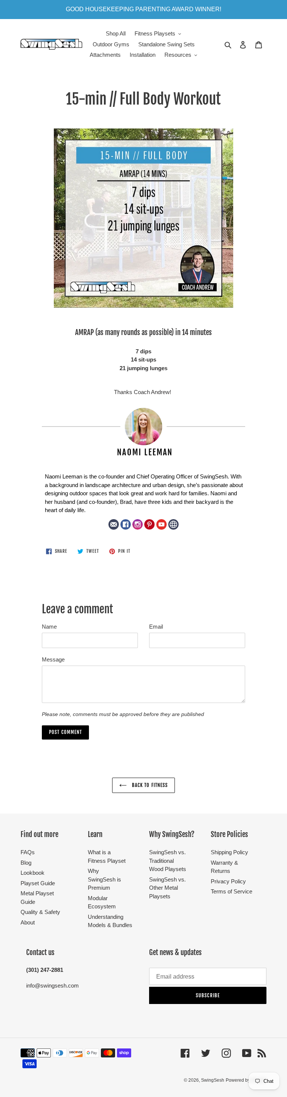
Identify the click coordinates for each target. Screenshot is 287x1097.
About (28, 922)
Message (53, 659)
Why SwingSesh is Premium (104, 879)
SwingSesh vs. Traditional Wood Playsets (167, 860)
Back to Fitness (149, 785)
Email (156, 626)
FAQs (28, 852)
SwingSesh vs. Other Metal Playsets (167, 887)
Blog (26, 862)
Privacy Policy (228, 881)
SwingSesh (212, 1080)
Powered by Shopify (246, 1080)
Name (49, 626)
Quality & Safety (40, 912)
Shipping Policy (229, 852)
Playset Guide (38, 883)
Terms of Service (231, 891)
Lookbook (32, 873)
